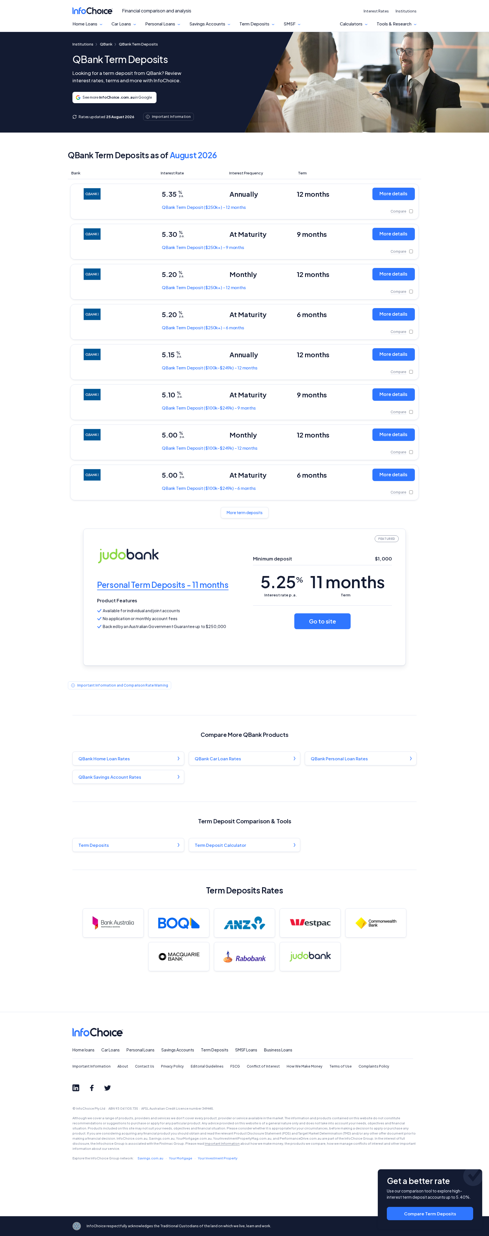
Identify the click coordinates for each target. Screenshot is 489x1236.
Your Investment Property (217, 1158)
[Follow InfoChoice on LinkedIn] (76, 1088)
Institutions (406, 11)
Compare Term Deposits (430, 1213)
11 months (347, 581)
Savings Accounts (207, 23)
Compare (398, 211)
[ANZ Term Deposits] (244, 923)
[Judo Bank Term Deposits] (310, 956)
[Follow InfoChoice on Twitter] (107, 1088)
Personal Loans (160, 23)
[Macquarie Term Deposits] (178, 956)
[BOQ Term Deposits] (178, 923)
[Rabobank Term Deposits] (244, 956)
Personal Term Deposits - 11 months (162, 585)
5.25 (281, 581)
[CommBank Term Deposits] (375, 923)
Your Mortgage (180, 1158)
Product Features (117, 600)
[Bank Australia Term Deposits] (113, 923)
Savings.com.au (150, 1158)
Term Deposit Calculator (220, 845)
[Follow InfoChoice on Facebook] (91, 1088)
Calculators (351, 23)
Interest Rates (376, 11)
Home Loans (84, 23)
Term (346, 595)
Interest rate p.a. (280, 595)
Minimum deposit (272, 559)
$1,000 (383, 559)
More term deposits (245, 512)
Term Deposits (254, 23)
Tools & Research (394, 23)
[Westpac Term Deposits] (310, 923)
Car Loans (121, 23)
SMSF (289, 23)
